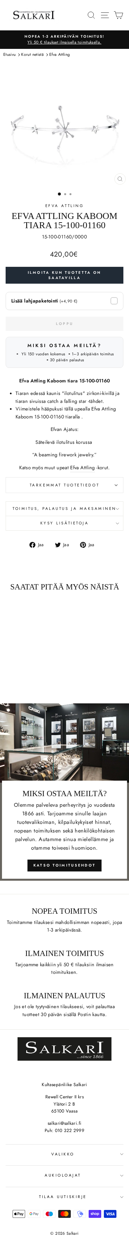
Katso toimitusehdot (64, 865)
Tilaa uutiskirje (63, 1196)
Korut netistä (32, 54)
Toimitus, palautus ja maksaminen (64, 508)
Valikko (62, 1154)
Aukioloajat (63, 1175)
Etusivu (9, 54)
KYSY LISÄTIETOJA (64, 523)
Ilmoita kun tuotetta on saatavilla (65, 275)
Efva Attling (59, 54)
